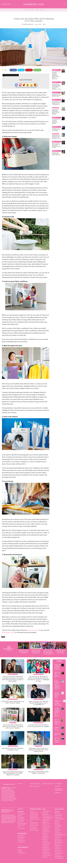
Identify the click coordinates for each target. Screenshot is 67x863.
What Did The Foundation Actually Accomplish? (57, 740)
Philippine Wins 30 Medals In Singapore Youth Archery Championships (60, 651)
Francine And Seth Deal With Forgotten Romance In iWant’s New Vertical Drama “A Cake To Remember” (56, 75)
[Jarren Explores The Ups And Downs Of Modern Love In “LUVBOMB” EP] (63, 100)
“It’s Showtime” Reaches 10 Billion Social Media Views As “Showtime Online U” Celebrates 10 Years (56, 86)
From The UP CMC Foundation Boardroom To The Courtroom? (58, 722)
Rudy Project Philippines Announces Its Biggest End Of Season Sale (58, 667)
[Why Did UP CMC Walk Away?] (62, 734)
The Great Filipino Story (55, 141)
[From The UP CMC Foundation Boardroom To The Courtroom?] (62, 720)
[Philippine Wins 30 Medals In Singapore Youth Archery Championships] (60, 645)
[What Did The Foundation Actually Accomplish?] (62, 739)
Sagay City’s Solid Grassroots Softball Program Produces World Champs (35, 651)
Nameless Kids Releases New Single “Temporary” (56, 153)
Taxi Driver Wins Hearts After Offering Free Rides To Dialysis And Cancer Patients (55, 112)
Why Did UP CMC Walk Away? (57, 734)
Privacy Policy (58, 786)
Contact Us (20, 783)
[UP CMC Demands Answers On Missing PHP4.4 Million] (62, 693)
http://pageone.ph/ (8, 632)
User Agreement (58, 783)
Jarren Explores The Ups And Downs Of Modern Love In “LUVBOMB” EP (56, 103)
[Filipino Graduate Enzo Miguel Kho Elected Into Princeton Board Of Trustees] (63, 142)
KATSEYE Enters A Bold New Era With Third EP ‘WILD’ (56, 95)
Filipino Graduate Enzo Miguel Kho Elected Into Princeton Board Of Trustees (56, 145)
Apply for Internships (34, 786)
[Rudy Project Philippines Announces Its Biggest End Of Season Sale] (62, 665)
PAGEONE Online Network (28, 24)
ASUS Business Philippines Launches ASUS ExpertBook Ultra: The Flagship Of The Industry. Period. (57, 685)
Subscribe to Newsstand (47, 783)
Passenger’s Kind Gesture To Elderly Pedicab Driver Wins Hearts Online (56, 137)
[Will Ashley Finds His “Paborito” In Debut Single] (63, 127)
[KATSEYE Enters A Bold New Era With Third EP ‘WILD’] (63, 93)
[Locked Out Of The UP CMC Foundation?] (62, 728)
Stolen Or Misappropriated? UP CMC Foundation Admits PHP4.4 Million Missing (58, 703)
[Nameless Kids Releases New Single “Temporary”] (63, 151)
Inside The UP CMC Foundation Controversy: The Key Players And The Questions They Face (57, 712)
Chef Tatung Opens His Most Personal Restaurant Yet (57, 675)
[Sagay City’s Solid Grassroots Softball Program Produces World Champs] (35, 645)
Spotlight (3, 636)
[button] (64, 4)
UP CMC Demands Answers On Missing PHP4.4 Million (57, 695)
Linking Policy (58, 792)
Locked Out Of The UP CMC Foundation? (57, 729)
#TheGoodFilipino (55, 107)
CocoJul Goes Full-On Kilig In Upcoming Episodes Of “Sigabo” (56, 121)
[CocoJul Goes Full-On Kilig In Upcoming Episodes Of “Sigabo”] (63, 118)
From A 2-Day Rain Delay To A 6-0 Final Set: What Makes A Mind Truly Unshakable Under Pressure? (48, 652)
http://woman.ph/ (33, 630)
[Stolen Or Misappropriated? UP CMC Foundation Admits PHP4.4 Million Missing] (64, 701)
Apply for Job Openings (35, 783)
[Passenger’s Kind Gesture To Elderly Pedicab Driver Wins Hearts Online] (63, 135)
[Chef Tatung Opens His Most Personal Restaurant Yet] (62, 673)
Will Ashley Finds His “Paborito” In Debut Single (56, 129)
